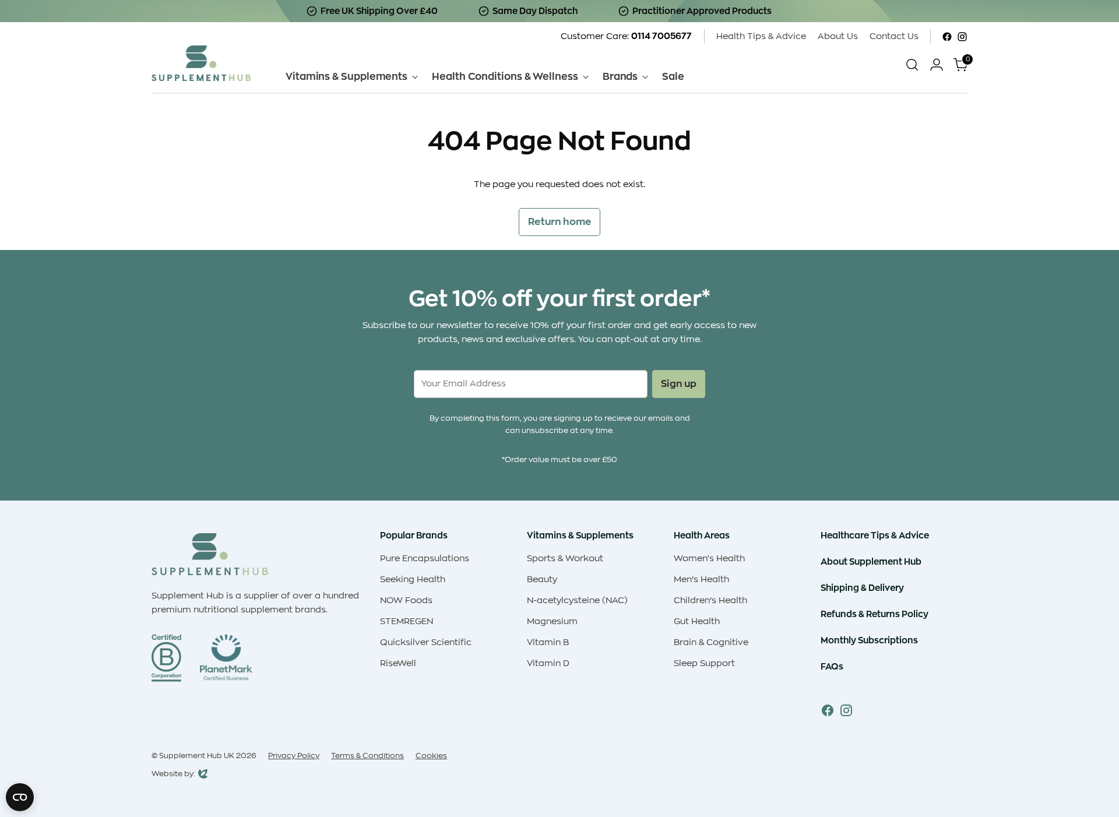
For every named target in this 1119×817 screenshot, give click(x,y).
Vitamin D (548, 663)
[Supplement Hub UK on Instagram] (962, 36)
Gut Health (697, 621)
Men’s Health (701, 579)
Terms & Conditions (367, 755)
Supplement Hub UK (196, 755)
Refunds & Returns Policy (874, 614)
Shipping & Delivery (862, 588)
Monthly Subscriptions (869, 640)
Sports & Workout (565, 558)
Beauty (542, 579)
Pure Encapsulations (424, 558)
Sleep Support (704, 663)
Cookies (431, 755)
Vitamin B (548, 642)
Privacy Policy (293, 755)
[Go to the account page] (936, 64)
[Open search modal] (912, 64)
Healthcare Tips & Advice (875, 535)
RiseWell (398, 663)
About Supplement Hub (871, 561)
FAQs (832, 666)
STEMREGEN (406, 621)
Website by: (173, 775)
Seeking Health (412, 579)
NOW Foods (406, 600)
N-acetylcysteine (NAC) (577, 600)
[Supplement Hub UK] (201, 63)
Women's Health (709, 558)
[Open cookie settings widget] (20, 797)
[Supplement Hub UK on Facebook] (947, 36)
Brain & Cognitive (711, 642)
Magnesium (552, 621)
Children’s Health (710, 600)
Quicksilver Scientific (425, 642)
